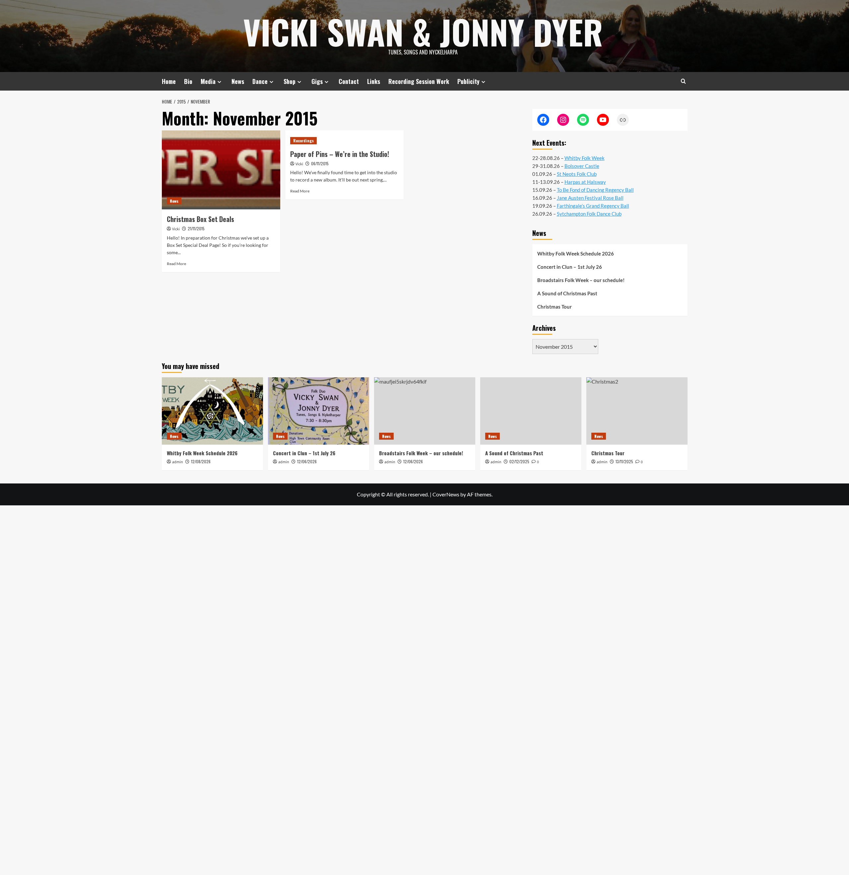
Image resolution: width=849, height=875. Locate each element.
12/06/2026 (307, 461)
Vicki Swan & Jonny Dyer (423, 31)
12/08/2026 (201, 461)
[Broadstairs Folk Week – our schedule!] (424, 411)
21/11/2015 (196, 228)
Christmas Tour (554, 307)
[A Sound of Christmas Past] (530, 411)
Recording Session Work (418, 81)
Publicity (468, 81)
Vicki (176, 229)
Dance (260, 81)
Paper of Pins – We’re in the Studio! (339, 154)
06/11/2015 (320, 163)
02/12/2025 (519, 461)
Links (373, 81)
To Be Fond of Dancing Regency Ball (595, 190)
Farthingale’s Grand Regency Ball (593, 206)
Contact (349, 81)
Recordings (303, 140)
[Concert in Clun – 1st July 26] (318, 411)
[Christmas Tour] (636, 411)
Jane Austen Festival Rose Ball (590, 198)
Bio (188, 81)
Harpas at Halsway (585, 182)
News (237, 81)
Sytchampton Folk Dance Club (589, 214)
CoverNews (445, 494)
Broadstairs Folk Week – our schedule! (580, 280)
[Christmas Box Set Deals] (221, 169)
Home (169, 81)
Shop (289, 81)
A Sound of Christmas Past (567, 293)
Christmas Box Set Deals (200, 219)
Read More (176, 263)
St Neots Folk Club (577, 174)
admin (177, 462)
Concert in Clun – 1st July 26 (569, 267)
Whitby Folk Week (584, 158)
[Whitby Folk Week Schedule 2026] (212, 411)
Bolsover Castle (581, 166)
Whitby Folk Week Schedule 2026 (575, 253)
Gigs (317, 81)
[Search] (683, 81)
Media (208, 81)
